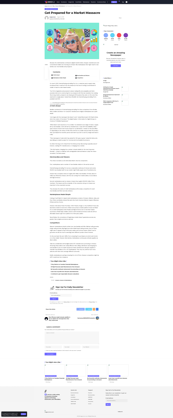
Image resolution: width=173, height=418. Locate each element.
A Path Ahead (56, 75)
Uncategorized (106, 82)
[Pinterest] (119, 37)
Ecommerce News (107, 98)
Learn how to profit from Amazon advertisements (64, 271)
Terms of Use (14, 414)
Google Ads (105, 91)
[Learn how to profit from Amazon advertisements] (118, 370)
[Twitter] (112, 37)
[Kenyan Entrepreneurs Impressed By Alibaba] (125, 96)
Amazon (57, 280)
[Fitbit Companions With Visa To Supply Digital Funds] (125, 103)
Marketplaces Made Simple (59, 77)
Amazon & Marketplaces (66, 280)
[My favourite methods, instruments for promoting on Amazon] (97, 370)
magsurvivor (52, 17)
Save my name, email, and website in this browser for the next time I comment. (63, 350)
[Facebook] (106, 37)
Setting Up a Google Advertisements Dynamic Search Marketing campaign (111, 89)
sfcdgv (105, 80)
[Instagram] (125, 37)
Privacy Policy (5, 414)
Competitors (80, 77)
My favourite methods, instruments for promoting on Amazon (68, 269)
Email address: (53, 293)
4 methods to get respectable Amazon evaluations (65, 274)
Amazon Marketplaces (51, 9)
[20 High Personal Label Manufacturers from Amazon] (76, 370)
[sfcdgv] (125, 82)
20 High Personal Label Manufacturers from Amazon (65, 266)
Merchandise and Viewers (83, 75)
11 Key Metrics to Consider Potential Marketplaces (64, 264)
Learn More (115, 65)
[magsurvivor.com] (50, 2)
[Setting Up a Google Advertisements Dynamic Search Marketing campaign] (125, 89)
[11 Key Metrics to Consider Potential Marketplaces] (55, 370)
